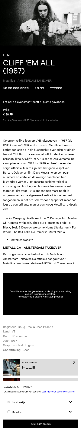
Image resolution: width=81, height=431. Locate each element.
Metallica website (22, 240)
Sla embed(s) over (59, 263)
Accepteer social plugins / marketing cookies (40, 296)
